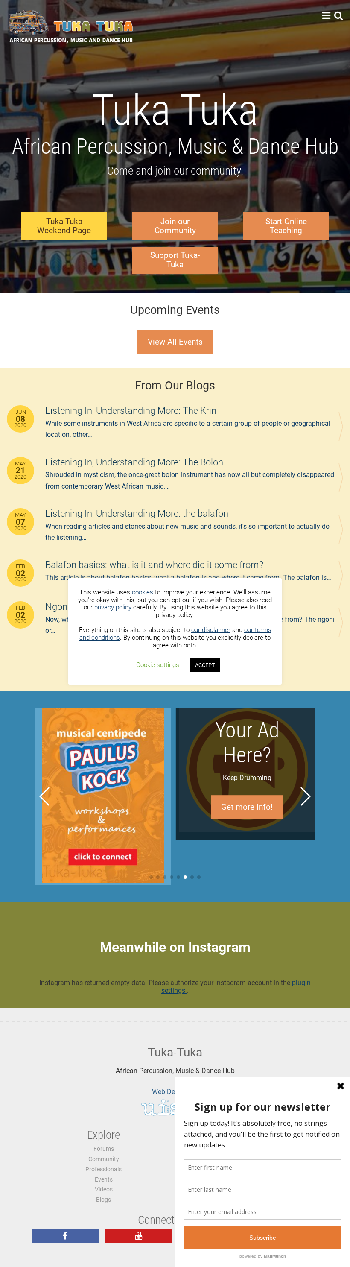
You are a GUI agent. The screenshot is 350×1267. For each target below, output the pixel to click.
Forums (103, 1149)
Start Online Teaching (286, 226)
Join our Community (175, 226)
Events (104, 1179)
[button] (151, 877)
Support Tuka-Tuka (175, 259)
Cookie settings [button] (157, 665)
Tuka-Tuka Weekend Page (64, 226)
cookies (142, 592)
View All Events (175, 342)
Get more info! (102, 807)
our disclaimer (210, 630)
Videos (104, 1189)
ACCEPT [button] (205, 665)
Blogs (103, 1199)
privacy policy (112, 607)
